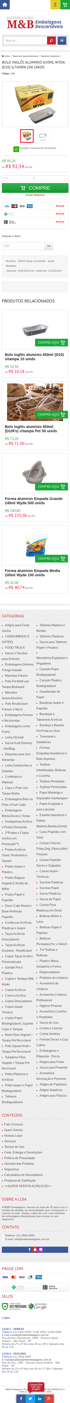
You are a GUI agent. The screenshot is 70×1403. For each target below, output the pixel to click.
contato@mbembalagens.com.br (29, 1334)
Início (7, 56)
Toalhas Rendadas (52, 781)
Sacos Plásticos (50, 893)
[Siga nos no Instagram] (40, 1249)
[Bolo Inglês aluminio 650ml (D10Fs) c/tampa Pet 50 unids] (35, 415)
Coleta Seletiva (50, 1033)
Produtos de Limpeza (54, 977)
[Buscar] (51, 40)
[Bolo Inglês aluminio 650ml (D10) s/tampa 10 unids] (35, 343)
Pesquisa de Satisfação (20, 1180)
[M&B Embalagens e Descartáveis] (35, 22)
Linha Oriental (14, 737)
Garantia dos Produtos (19, 1163)
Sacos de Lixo (49, 1022)
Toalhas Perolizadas (53, 787)
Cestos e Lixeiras (51, 1028)
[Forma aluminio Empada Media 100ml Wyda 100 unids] (35, 559)
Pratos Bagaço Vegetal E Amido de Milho (15, 883)
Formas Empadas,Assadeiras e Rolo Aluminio (51, 753)
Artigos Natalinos (51, 1090)
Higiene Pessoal (51, 1005)
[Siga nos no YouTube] (35, 1249)
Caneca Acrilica (15, 995)
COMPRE (38, 188)
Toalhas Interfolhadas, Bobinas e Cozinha (51, 770)
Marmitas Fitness (16, 675)
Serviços (10, 1141)
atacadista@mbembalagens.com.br (30, 1359)
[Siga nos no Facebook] (29, 1249)
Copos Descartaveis (18, 1001)
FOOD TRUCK (15, 647)
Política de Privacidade (19, 1158)
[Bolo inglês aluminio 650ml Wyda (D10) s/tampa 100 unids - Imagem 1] (27, 136)
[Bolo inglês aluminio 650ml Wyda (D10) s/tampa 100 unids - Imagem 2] (42, 136)
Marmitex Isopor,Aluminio (25, 56)
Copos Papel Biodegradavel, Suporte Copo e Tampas (17, 1023)
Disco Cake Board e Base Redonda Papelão (17, 911)
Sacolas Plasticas (51, 882)
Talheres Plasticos (52, 636)
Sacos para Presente (53, 1067)
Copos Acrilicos (15, 990)
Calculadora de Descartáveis (23, 1174)
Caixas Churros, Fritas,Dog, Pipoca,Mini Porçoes (51, 849)
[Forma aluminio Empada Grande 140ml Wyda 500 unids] (35, 487)
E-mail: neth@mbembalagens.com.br (26, 1239)
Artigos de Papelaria (53, 1084)
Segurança (11, 1169)
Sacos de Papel (50, 899)
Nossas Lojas (13, 1135)
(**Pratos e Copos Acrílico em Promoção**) (15, 838)
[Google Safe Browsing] (37, 1306)
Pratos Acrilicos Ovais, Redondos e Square (14, 855)
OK (49, 246)
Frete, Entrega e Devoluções (23, 1152)
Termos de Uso (14, 1146)
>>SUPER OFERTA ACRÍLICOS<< (27, 1186)
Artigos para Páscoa (53, 1095)
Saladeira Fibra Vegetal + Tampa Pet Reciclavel (15, 1063)
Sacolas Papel (49, 888)
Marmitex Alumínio (50, 56)
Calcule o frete (11, 236)
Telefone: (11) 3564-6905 (19, 1235)
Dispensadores (50, 972)
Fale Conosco (13, 1124)
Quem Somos (13, 1130)
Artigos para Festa (52, 1062)
